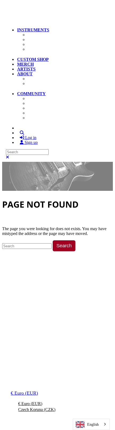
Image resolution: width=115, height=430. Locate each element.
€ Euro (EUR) (24, 393)
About (25, 74)
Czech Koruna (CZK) (36, 409)
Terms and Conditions (26, 370)
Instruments (33, 30)
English (93, 424)
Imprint (82, 370)
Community (31, 93)
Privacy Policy (60, 370)
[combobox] (91, 424)
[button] (9, 20)
